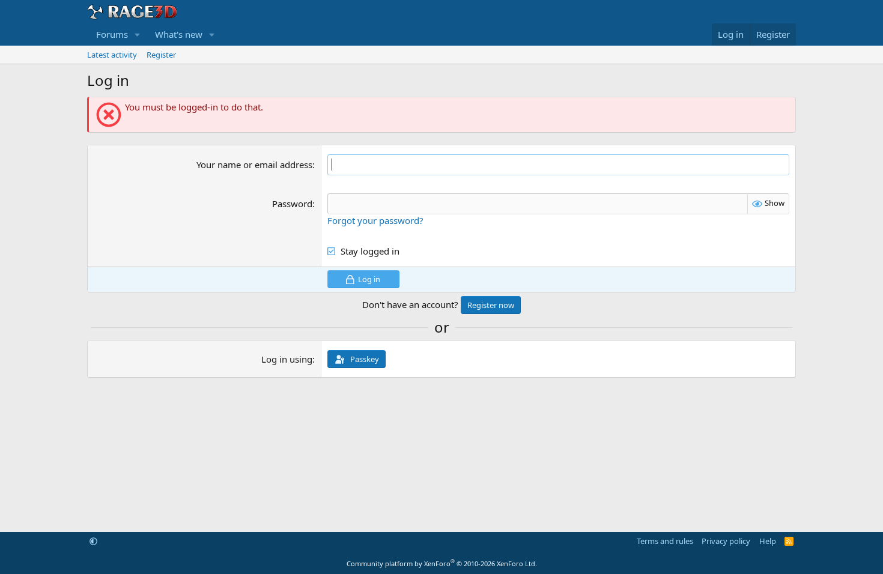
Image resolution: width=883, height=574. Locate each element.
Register (161, 54)
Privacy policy (726, 541)
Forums (112, 34)
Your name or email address (254, 165)
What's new (178, 34)
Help (767, 541)
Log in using (286, 359)
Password (292, 204)
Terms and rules (665, 541)
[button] (137, 34)
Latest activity (112, 54)
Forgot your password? (375, 220)
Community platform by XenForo (442, 563)
